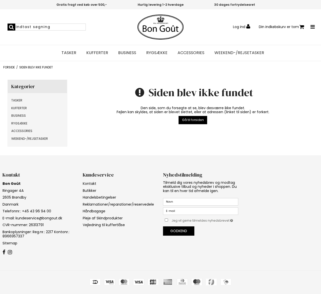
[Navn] (200, 201)
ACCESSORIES (191, 52)
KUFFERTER (97, 52)
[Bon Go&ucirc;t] (160, 27)
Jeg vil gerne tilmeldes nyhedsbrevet (205, 220)
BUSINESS (127, 52)
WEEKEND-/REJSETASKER (239, 52)
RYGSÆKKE (157, 52)
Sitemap (10, 243)
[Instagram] (10, 252)
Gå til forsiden (193, 120)
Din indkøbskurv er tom (279, 26)
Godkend (178, 230)
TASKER (68, 52)
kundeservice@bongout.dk (39, 218)
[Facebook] (4, 252)
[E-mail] (200, 210)
